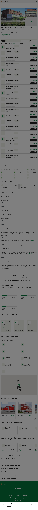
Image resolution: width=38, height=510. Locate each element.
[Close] (36, 503)
